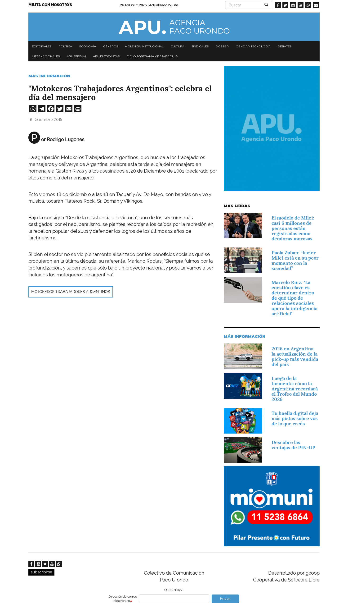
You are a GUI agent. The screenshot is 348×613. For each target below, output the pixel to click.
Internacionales (46, 56)
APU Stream (76, 56)
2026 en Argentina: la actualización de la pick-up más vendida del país (295, 356)
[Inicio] (174, 27)
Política (65, 46)
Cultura (177, 46)
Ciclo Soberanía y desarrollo (152, 56)
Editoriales (41, 46)
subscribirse (41, 572)
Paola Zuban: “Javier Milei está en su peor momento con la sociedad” (295, 260)
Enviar (225, 598)
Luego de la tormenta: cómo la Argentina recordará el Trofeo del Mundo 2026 (295, 388)
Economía (87, 46)
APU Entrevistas (106, 56)
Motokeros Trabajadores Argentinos (70, 291)
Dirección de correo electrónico (122, 599)
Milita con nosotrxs (50, 5)
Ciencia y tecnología (253, 46)
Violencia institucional (144, 46)
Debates (284, 46)
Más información (49, 76)
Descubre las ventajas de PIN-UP (293, 445)
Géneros (110, 46)
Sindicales (200, 46)
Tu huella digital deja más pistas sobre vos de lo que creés (295, 418)
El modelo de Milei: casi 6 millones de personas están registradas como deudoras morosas (293, 228)
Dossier (222, 46)
